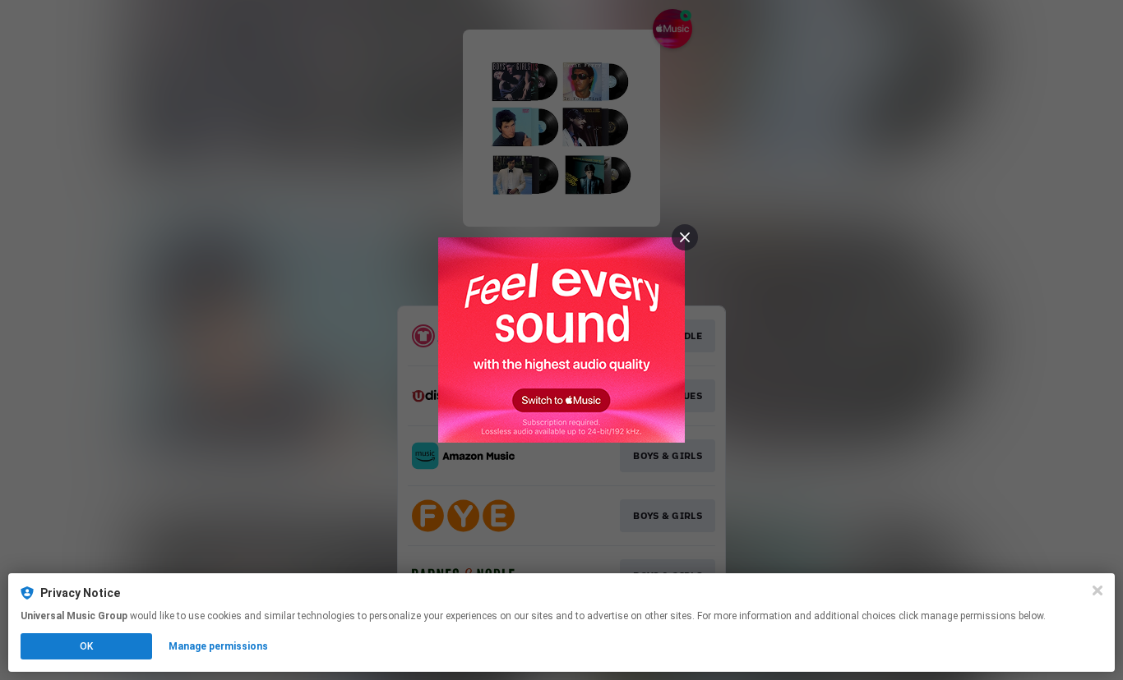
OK (86, 646)
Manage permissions (218, 646)
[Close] (1097, 590)
